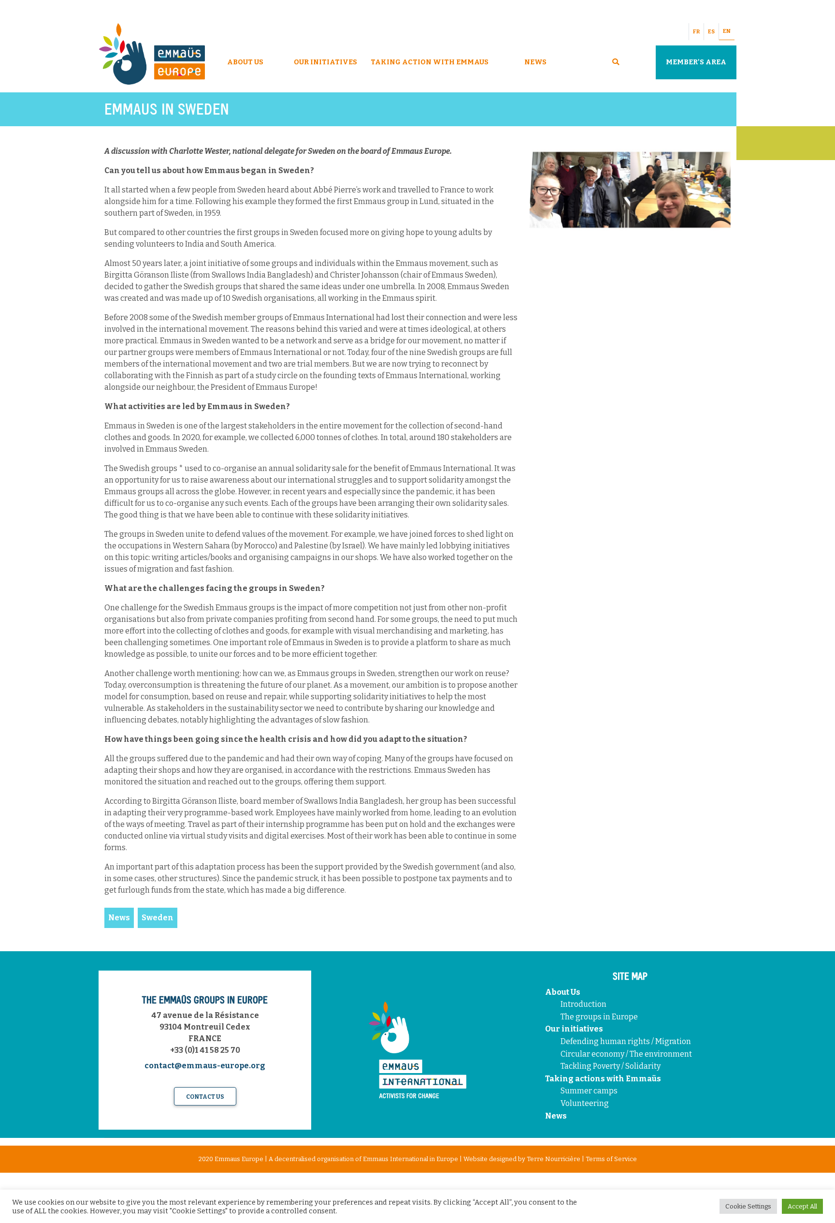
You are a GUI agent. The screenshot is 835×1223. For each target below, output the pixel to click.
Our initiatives (574, 1028)
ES (711, 32)
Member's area (696, 62)
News (535, 62)
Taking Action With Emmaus (430, 62)
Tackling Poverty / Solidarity (611, 1066)
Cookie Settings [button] (748, 1206)
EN (727, 31)
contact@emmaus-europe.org (204, 1065)
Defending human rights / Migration (626, 1041)
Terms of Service (611, 1159)
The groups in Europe (600, 1016)
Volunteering (585, 1103)
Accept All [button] (802, 1206)
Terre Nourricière (553, 1159)
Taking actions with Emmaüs (603, 1078)
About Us (245, 62)
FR (696, 32)
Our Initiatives (325, 62)
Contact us (205, 1096)
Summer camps (589, 1090)
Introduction (583, 1004)
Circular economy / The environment (627, 1054)
